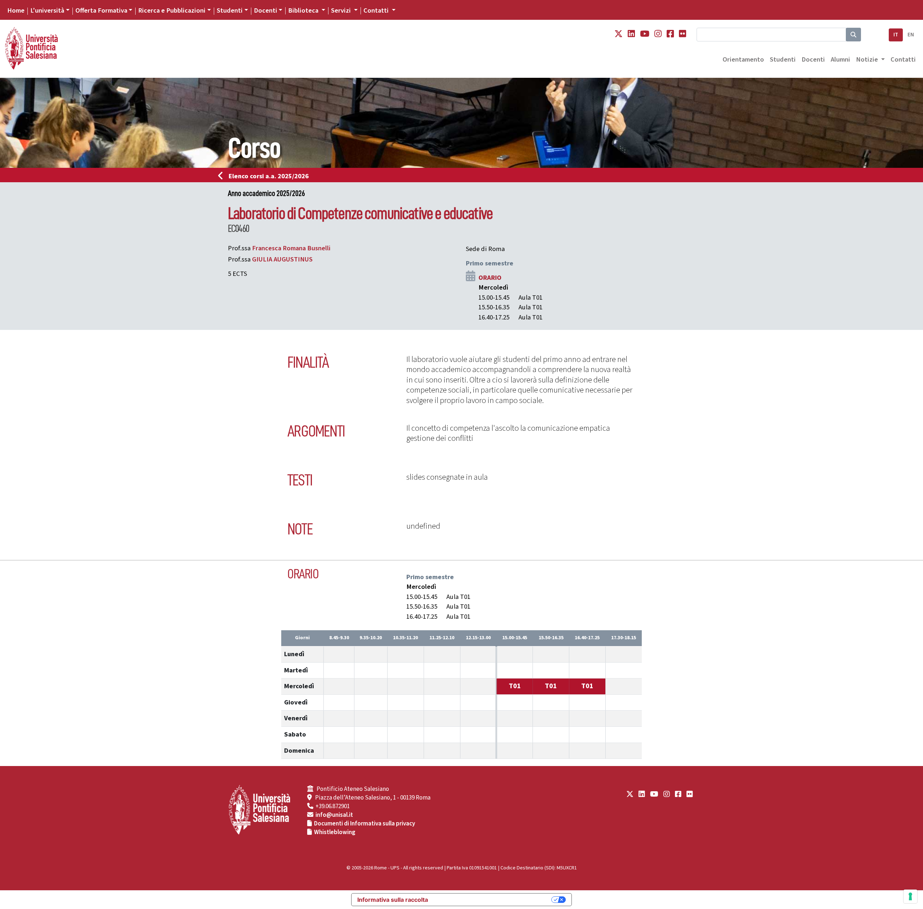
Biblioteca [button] (304, 10)
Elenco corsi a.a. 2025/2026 (269, 176)
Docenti (265, 10)
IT (895, 35)
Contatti (903, 59)
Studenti (230, 10)
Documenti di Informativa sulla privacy (364, 823)
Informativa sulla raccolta (392, 899)
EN (910, 35)
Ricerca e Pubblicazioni (172, 10)
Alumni (840, 59)
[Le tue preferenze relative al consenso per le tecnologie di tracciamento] (910, 896)
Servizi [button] (341, 10)
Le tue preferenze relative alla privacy (493, 899)
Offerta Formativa (101, 10)
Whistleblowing (334, 832)
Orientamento (743, 59)
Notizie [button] (867, 59)
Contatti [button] (376, 10)
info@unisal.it (334, 815)
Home (16, 10)
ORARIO (490, 277)
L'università (47, 10)
